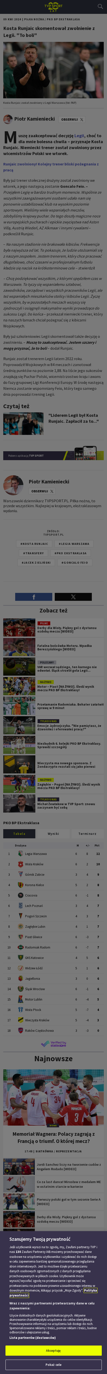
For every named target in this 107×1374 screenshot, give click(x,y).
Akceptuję (53, 1350)
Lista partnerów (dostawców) (32, 1338)
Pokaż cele (53, 1365)
